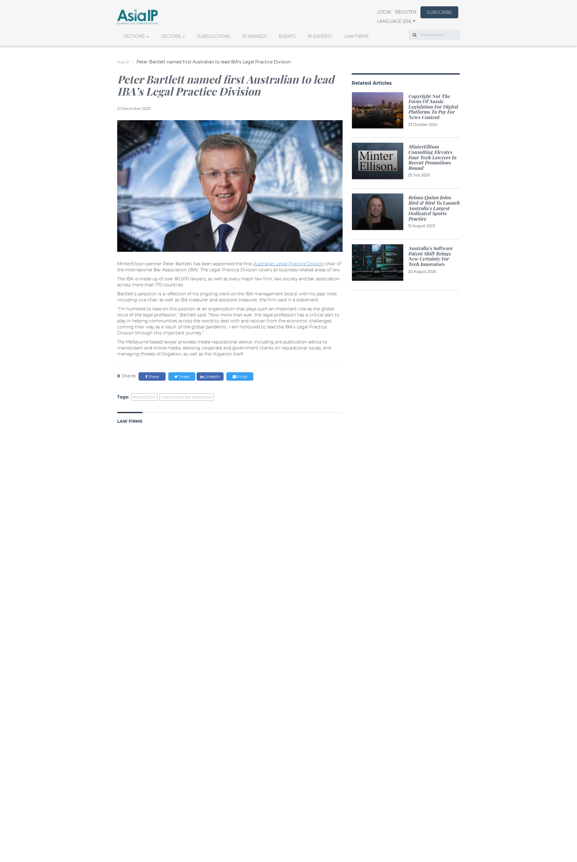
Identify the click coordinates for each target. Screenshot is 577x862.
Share (153, 376)
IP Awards (254, 36)
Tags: (123, 397)
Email (241, 376)
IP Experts (320, 36)
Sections (134, 36)
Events (287, 36)
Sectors (171, 36)
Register (405, 12)
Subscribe (439, 12)
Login (384, 12)
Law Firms (356, 36)
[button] (396, 21)
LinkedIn (211, 376)
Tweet (184, 376)
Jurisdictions (213, 36)
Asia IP (123, 62)
